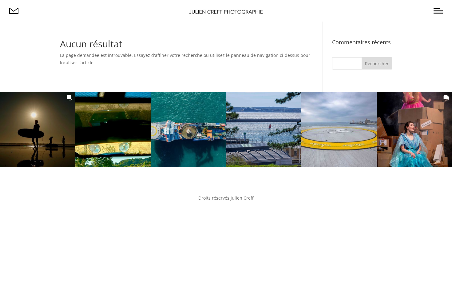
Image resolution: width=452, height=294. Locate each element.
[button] (37, 129)
